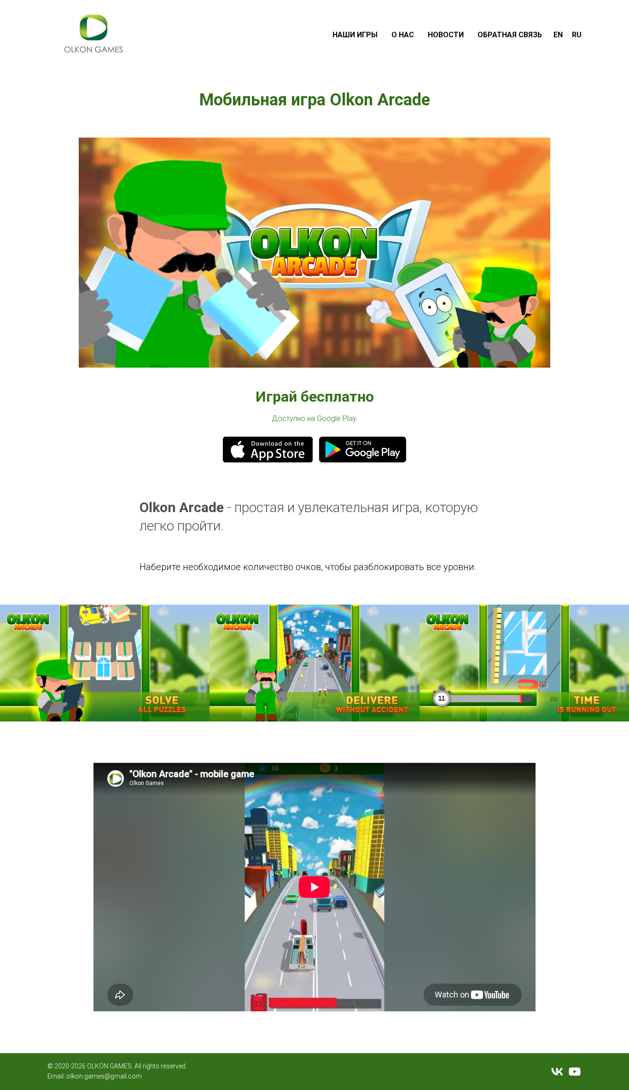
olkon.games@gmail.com (104, 1076)
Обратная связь (510, 34)
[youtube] (575, 1071)
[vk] (557, 1071)
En (558, 34)
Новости (446, 34)
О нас (402, 34)
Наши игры (355, 34)
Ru (577, 34)
